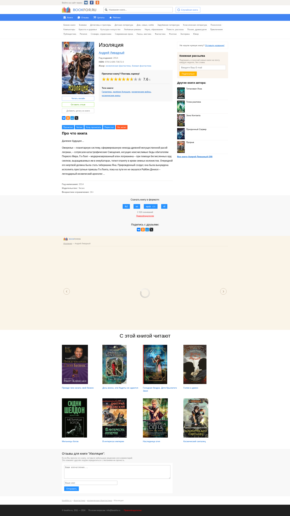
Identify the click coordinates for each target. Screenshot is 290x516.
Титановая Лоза (194, 88)
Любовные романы (132, 29)
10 (140, 79)
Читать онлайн (78, 98)
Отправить (71, 488)
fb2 (126, 206)
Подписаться (188, 74)
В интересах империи (113, 441)
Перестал (109, 127)
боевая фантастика (141, 66)
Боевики (83, 25)
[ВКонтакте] (64, 118)
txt (137, 206)
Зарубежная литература (168, 25)
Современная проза (124, 34)
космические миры (111, 95)
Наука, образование (154, 29)
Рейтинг (117, 17)
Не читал (121, 127)
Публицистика (69, 34)
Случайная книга (189, 10)
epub (150, 206)
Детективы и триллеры (100, 25)
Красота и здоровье (88, 29)
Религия (83, 34)
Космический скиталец (194, 441)
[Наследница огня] (155, 437)
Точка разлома (193, 102)
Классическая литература (195, 25)
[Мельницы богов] (74, 437)
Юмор (196, 34)
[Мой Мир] (72, 118)
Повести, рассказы (175, 29)
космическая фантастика (118, 66)
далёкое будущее (121, 91)
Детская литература (124, 25)
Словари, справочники (101, 34)
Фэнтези (173, 34)
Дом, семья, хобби (145, 25)
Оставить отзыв (78, 104)
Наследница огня (151, 441)
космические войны (141, 91)
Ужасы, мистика (144, 34)
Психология (216, 25)
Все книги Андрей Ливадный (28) (195, 156)
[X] (76, 118)
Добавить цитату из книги (78, 111)
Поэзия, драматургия (197, 29)
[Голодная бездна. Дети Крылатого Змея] (155, 383)
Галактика (107, 91)
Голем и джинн (190, 388)
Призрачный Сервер (196, 129)
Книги (70, 17)
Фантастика (160, 34)
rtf (164, 206)
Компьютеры (69, 29)
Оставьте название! (214, 45)
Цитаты (101, 17)
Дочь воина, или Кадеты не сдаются (120, 388)
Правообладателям (133, 510)
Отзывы (85, 17)
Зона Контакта (193, 115)
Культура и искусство (110, 29)
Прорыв (190, 142)
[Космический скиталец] (195, 437)
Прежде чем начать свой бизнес (78, 388)
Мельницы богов (70, 441)
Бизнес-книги (69, 25)
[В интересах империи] (114, 437)
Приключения (216, 29)
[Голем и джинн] (194, 383)
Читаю (79, 127)
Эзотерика (185, 34)
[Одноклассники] (68, 118)
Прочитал (68, 127)
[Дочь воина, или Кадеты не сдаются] (114, 383)
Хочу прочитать (93, 127)
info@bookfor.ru (113, 510)
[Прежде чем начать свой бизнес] (75, 383)
